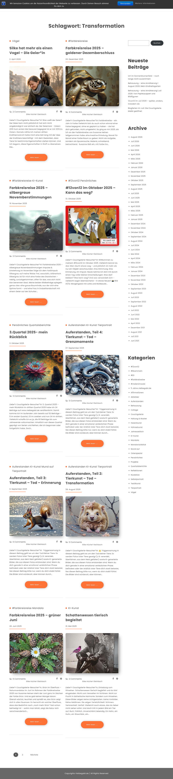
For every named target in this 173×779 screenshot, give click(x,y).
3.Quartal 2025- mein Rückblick (28, 334)
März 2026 (135, 159)
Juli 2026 (135, 141)
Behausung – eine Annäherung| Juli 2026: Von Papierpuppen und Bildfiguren (145, 93)
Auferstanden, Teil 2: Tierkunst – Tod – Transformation (84, 478)
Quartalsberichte (40, 325)
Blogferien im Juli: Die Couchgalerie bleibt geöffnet (144, 109)
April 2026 (135, 154)
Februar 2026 (137, 163)
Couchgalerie (137, 414)
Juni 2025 (135, 198)
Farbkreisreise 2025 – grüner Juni (35, 617)
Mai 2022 (135, 319)
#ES (132, 375)
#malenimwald (138, 384)
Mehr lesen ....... (36, 157)
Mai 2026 (135, 150)
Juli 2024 (135, 245)
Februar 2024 (137, 267)
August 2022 (136, 306)
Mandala (38, 608)
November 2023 (138, 280)
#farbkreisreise (78, 41)
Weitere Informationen (145, 3)
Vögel (15, 41)
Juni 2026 (135, 145)
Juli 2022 (135, 310)
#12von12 (74, 180)
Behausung (136, 405)
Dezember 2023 (138, 275)
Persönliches (88, 180)
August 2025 (136, 189)
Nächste (34, 754)
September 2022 (138, 301)
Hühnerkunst (137, 427)
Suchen (157, 43)
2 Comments (19, 111)
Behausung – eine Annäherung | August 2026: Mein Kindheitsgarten (144, 84)
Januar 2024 (136, 271)
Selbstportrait (137, 479)
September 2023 (138, 288)
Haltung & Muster (139, 418)
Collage (134, 410)
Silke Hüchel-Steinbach (36, 114)
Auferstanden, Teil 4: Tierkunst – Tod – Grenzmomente (84, 337)
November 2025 (138, 176)
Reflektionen (136, 470)
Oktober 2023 (137, 284)
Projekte (134, 462)
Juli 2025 (135, 193)
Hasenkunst (136, 423)
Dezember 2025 (138, 171)
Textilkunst (136, 483)
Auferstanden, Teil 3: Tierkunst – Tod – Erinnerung (35, 480)
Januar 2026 (136, 167)
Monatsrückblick (138, 444)
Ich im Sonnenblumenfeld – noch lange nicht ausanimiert (143, 77)
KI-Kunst (37, 180)
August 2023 (136, 293)
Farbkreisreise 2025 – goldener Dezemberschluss (90, 50)
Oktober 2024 (137, 232)
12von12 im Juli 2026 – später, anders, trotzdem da (145, 102)
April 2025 (135, 206)
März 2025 (135, 210)
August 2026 (136, 137)
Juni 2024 (135, 249)
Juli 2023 (135, 297)
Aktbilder (135, 397)
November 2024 (138, 228)
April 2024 (135, 258)
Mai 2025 (135, 202)
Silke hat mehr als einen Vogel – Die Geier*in (30, 50)
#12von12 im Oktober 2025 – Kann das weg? (90, 190)
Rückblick (135, 475)
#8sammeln (136, 371)
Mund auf (47, 466)
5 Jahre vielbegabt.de (141, 388)
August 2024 (136, 241)
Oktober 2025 (137, 180)
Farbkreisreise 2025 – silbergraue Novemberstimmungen (30, 192)
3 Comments (19, 396)
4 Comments (75, 112)
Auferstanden (77, 325)
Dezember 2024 (138, 223)
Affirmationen (137, 392)
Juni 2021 (135, 340)
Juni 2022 (135, 314)
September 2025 (138, 184)
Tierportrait (105, 325)
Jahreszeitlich (137, 431)
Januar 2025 (136, 219)
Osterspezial (136, 453)
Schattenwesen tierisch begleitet (87, 617)
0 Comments (75, 400)
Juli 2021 (135, 336)
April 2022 (135, 323)
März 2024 (135, 262)
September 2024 (138, 236)
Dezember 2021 (138, 327)
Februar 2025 (137, 215)
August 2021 (136, 332)
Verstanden (125, 4)
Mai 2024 (135, 254)
